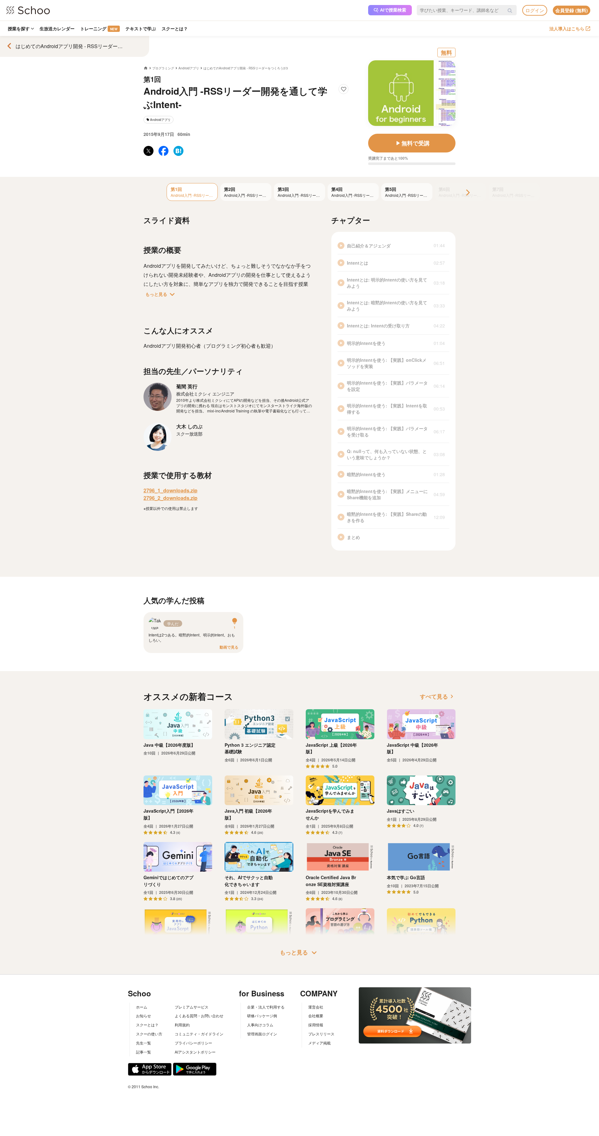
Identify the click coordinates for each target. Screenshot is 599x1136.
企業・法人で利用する (266, 1006)
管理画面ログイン (262, 1033)
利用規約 (182, 1024)
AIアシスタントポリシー (195, 1051)
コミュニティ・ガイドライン (199, 1033)
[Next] (467, 193)
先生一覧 (143, 1042)
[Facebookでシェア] (163, 151)
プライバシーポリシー (193, 1042)
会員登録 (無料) (571, 10)
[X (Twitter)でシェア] (148, 151)
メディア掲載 (319, 1042)
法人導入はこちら (566, 28)
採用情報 (315, 1024)
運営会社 (315, 1006)
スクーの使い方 (149, 1033)
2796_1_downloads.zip (170, 490)
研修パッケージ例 (262, 1015)
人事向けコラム (260, 1024)
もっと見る (161, 294)
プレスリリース (321, 1033)
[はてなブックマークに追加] (178, 151)
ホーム (141, 1006)
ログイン (534, 10)
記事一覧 (143, 1051)
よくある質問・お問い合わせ (199, 1015)
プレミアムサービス (191, 1006)
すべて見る (437, 696)
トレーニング (98, 28)
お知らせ (143, 1015)
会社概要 (315, 1015)
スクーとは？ (175, 28)
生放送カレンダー (57, 28)
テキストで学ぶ (140, 28)
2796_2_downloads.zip (170, 497)
